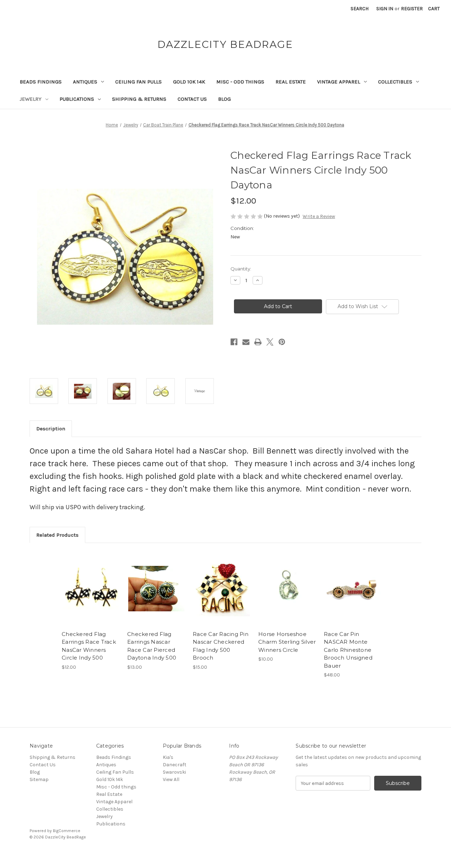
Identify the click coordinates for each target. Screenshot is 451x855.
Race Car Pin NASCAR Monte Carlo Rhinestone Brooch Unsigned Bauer (348, 650)
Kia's (168, 757)
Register (412, 9)
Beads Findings (41, 82)
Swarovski (174, 772)
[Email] (245, 342)
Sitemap (39, 779)
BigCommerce (66, 830)
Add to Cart (91, 595)
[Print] (257, 342)
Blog (224, 99)
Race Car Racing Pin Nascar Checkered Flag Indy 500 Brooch (220, 646)
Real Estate (291, 82)
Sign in (384, 9)
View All (171, 779)
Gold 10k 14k (189, 82)
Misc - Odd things (240, 82)
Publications (77, 99)
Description (50, 428)
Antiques (85, 82)
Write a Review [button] (319, 216)
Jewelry (31, 99)
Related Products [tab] (57, 535)
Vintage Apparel (338, 82)
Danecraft (174, 765)
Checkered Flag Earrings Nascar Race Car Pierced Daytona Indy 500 (151, 646)
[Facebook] (233, 342)
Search (360, 9)
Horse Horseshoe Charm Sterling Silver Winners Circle (287, 642)
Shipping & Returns (139, 99)
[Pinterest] (281, 342)
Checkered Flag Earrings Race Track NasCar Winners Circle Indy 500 (89, 646)
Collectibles (395, 82)
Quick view (90, 582)
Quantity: (240, 269)
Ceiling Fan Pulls (138, 82)
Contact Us (192, 99)
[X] (269, 342)
